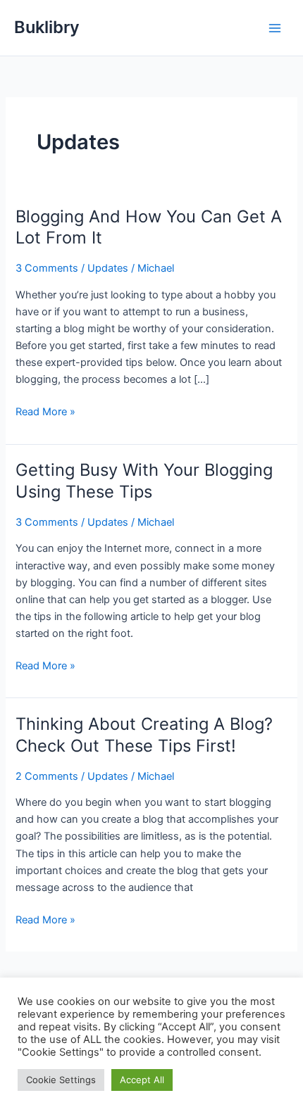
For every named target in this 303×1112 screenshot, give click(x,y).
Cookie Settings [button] (61, 1079)
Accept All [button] (142, 1079)
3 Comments (47, 268)
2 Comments (47, 776)
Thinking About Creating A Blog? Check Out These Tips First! (144, 735)
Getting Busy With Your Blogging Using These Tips (144, 481)
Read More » (45, 412)
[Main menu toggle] (275, 27)
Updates (107, 268)
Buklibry (47, 27)
